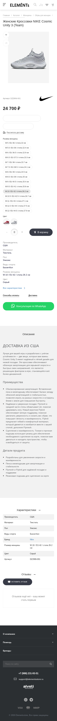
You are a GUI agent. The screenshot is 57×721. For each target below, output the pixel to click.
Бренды (7, 651)
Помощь (7, 642)
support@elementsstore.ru (31, 679)
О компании (9, 634)
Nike (32, 539)
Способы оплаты (11, 295)
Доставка (32, 295)
